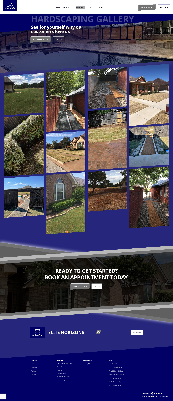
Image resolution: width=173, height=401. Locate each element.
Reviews (33, 371)
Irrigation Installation (63, 376)
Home (33, 364)
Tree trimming (61, 373)
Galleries (34, 367)
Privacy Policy (164, 396)
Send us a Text (147, 7)
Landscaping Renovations (64, 363)
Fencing (59, 370)
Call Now (164, 7)
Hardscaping (61, 380)
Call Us (59, 39)
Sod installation (61, 367)
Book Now (137, 333)
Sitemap (34, 375)
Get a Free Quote (40, 39)
